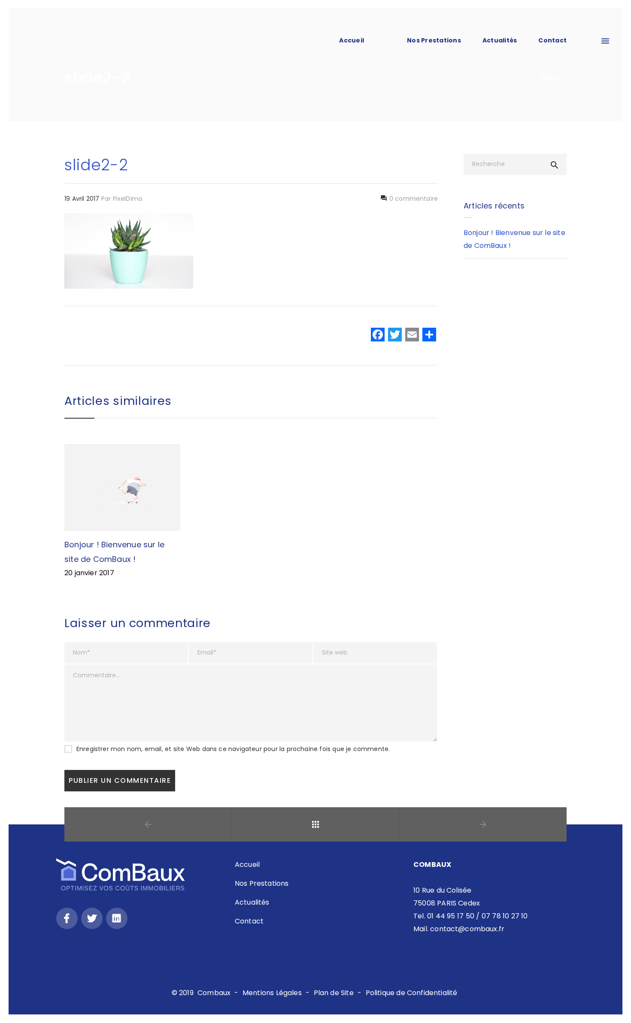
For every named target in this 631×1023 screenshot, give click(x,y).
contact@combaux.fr (467, 929)
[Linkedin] (116, 918)
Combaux (214, 993)
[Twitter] (92, 918)
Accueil (247, 864)
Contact (249, 921)
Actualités (252, 902)
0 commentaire (412, 198)
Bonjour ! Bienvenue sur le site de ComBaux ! (514, 239)
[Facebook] (377, 336)
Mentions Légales (272, 993)
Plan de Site (334, 993)
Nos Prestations (434, 25)
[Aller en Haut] (615, 1004)
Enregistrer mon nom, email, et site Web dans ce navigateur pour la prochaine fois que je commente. (233, 749)
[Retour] (315, 824)
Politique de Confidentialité (412, 993)
